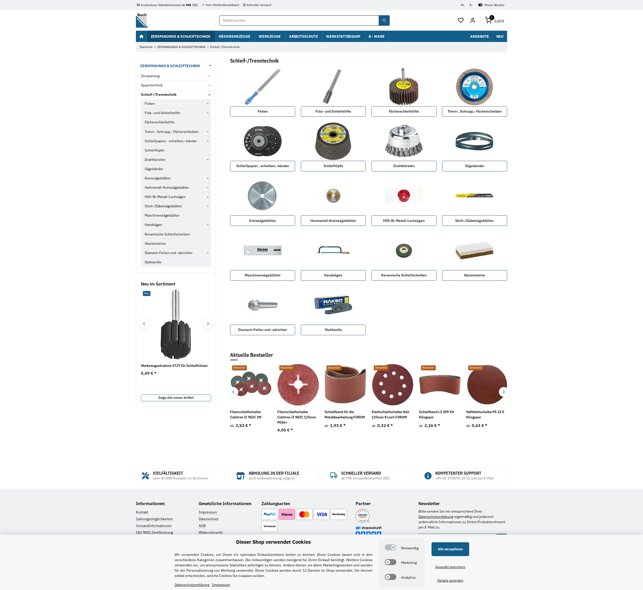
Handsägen (333, 275)
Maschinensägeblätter (263, 275)
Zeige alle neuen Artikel (176, 398)
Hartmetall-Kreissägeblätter (333, 220)
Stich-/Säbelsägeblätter (474, 220)
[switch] (390, 547)
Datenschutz (209, 519)
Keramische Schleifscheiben (404, 275)
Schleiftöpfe (333, 166)
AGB (202, 525)
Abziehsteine (474, 275)
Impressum (208, 512)
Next (504, 392)
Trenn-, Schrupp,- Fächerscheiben (475, 111)
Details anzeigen (450, 580)
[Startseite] (141, 36)
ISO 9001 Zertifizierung (154, 532)
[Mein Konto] (472, 21)
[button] (461, 21)
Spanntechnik (152, 85)
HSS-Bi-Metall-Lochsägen (404, 220)
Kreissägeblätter (262, 220)
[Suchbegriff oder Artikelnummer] (384, 20)
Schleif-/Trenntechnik (159, 94)
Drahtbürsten (404, 166)
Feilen (263, 111)
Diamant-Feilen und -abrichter (262, 329)
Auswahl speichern (450, 567)
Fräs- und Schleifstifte (333, 111)
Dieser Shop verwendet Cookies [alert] (273, 541)
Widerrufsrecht (211, 532)
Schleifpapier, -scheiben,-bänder (262, 166)
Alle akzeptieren (450, 549)
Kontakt (142, 512)
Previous (233, 392)
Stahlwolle (333, 329)
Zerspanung (150, 76)
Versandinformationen (154, 525)
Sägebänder (474, 166)
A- (471, 5)
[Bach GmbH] (142, 20)
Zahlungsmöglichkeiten (154, 519)
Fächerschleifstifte (404, 111)
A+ (463, 5)
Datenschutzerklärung (435, 516)
